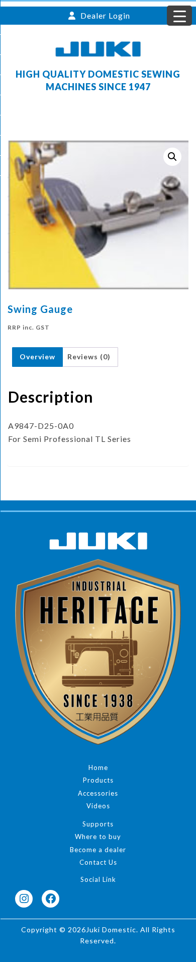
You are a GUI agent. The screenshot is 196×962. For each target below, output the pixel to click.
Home (98, 767)
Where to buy (98, 836)
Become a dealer (98, 850)
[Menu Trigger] (179, 16)
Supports (98, 824)
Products (98, 780)
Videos (98, 806)
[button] (172, 157)
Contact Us (98, 862)
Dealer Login (104, 15)
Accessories (98, 793)
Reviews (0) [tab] (89, 356)
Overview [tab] (37, 356)
